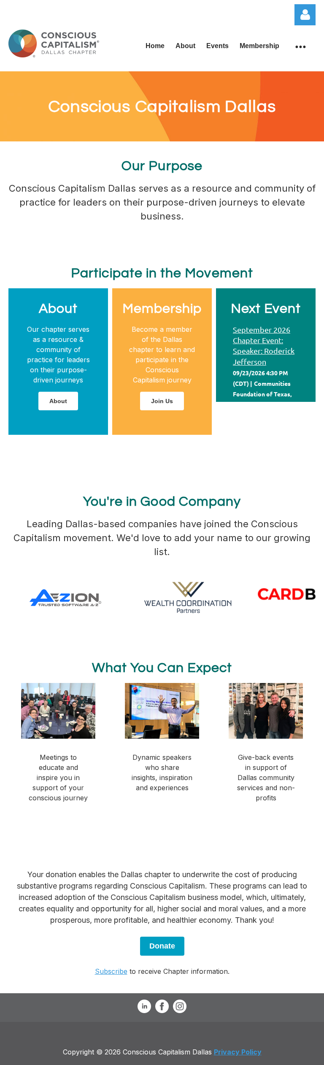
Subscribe (111, 971)
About (58, 401)
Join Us (162, 401)
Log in (305, 14)
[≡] (300, 46)
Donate (162, 946)
